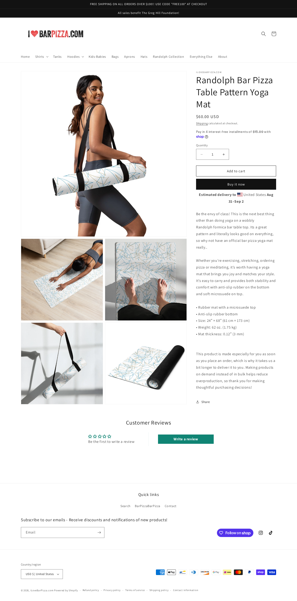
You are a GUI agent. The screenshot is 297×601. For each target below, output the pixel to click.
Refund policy (91, 590)
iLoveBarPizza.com (42, 590)
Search (125, 506)
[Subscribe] (99, 532)
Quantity (202, 145)
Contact (171, 506)
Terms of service (135, 590)
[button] (41, 56)
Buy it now (236, 184)
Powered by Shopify (66, 590)
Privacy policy (112, 590)
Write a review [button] (186, 439)
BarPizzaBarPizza (147, 506)
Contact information (185, 590)
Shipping (202, 123)
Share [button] (205, 402)
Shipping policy (159, 590)
